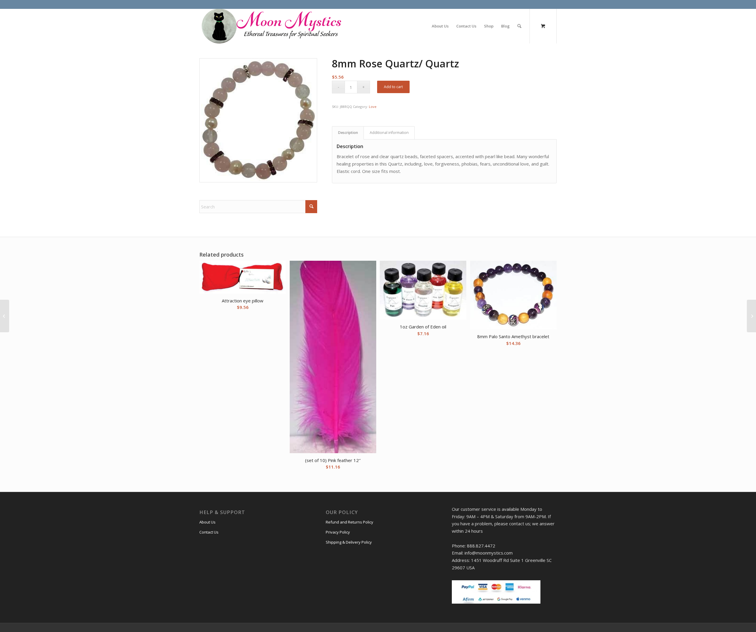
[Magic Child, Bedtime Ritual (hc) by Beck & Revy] (751, 316)
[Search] (519, 26)
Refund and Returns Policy (349, 522)
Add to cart (393, 86)
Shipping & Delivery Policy (349, 542)
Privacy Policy (338, 532)
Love (373, 106)
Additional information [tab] (389, 132)
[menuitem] (440, 26)
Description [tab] (348, 132)
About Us (207, 522)
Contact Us (209, 532)
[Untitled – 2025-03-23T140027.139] (270, 26)
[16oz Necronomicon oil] (4, 316)
